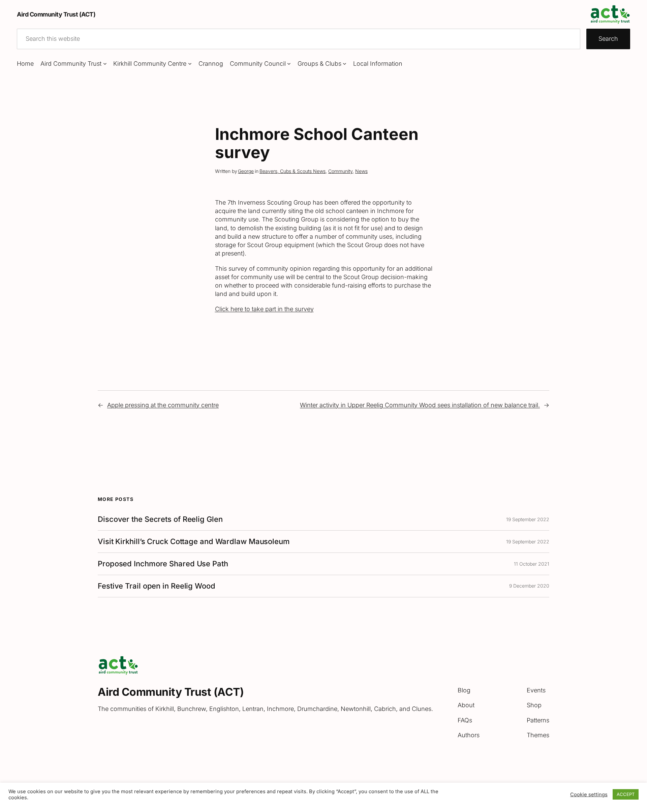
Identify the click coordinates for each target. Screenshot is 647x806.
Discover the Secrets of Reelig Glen (160, 519)
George (246, 171)
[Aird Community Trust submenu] (105, 63)
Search (608, 38)
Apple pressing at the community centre (163, 405)
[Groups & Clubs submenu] (344, 63)
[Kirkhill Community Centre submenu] (190, 63)
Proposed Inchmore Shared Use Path (163, 564)
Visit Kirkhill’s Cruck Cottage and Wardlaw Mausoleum (194, 541)
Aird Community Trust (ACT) (56, 14)
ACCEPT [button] (626, 794)
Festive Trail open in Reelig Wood (156, 586)
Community (340, 171)
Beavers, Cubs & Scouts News (292, 171)
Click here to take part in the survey (264, 308)
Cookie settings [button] (589, 795)
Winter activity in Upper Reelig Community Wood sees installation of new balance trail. (420, 405)
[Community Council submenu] (289, 63)
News (361, 171)
